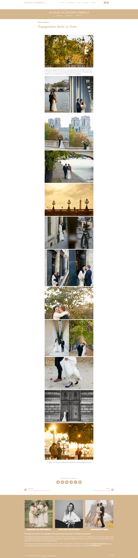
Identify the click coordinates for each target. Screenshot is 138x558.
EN (113, 555)
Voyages (79, 15)
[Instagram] (105, 2)
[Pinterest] (107, 2)
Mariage (85, 2)
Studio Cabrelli (35, 2)
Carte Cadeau (71, 2)
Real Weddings (44, 22)
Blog (79, 2)
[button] (58, 482)
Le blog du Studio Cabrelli (69, 12)
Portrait (62, 2)
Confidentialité (52, 555)
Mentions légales (42, 555)
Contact (93, 2)
